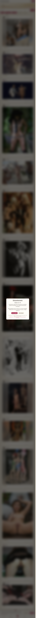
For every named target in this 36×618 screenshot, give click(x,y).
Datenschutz (17, 317)
